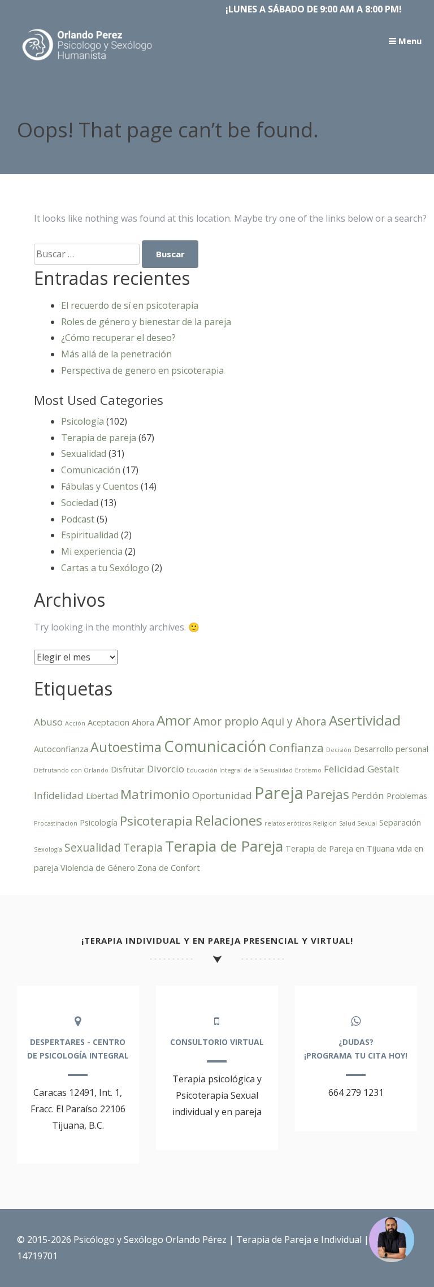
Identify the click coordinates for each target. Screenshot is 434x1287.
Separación (400, 822)
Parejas (327, 794)
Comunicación (90, 470)
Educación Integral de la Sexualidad (239, 770)
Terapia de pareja (98, 437)
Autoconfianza (61, 749)
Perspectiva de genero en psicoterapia (142, 370)
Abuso (48, 721)
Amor (174, 720)
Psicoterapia (156, 821)
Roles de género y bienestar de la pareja (146, 322)
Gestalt (383, 768)
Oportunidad (222, 795)
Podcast (77, 519)
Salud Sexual (358, 823)
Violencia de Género (97, 867)
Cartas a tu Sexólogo (105, 568)
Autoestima (126, 747)
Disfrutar (128, 769)
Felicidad (344, 768)
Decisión (338, 750)
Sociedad (79, 502)
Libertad (102, 796)
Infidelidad (59, 795)
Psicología (82, 421)
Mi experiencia (92, 551)
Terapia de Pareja (224, 846)
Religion (325, 823)
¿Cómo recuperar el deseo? (118, 337)
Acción (75, 723)
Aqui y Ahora (294, 721)
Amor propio (226, 721)
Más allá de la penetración (116, 354)
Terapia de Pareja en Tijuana (339, 848)
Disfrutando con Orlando (71, 770)
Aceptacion (108, 722)
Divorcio (165, 768)
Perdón (367, 795)
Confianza (296, 747)
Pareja (278, 792)
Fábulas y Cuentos (99, 486)
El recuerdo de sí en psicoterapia (129, 305)
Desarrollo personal (391, 749)
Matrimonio (155, 794)
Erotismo (308, 770)
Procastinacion (55, 823)
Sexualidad (83, 453)
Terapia (143, 847)
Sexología (48, 849)
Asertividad (365, 720)
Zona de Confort (168, 867)
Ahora (143, 722)
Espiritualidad (90, 535)
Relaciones (228, 820)
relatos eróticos (287, 823)
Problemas (407, 796)
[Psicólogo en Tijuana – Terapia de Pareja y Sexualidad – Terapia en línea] (87, 60)
